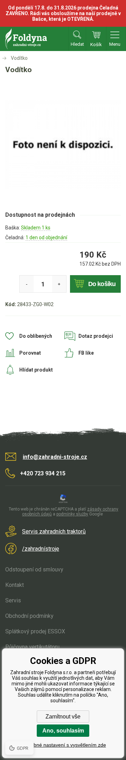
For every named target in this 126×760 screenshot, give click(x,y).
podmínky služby (72, 514)
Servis (13, 600)
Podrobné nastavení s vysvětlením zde (63, 745)
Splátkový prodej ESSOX (35, 631)
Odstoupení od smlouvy (34, 569)
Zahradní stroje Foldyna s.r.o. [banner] (26, 39)
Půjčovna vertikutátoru (32, 647)
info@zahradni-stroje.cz (55, 457)
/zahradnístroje (40, 548)
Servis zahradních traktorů (54, 531)
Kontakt (14, 585)
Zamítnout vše (63, 717)
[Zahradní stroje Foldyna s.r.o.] (4, 58)
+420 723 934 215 (42, 473)
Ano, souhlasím (63, 731)
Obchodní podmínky (29, 616)
